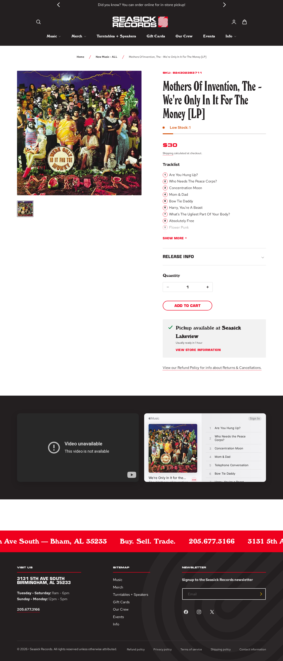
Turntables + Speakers (130, 594)
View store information (198, 350)
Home (80, 57)
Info (116, 624)
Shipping (168, 153)
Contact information (252, 649)
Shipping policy (221, 649)
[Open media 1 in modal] (130, 82)
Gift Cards (121, 602)
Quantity (171, 275)
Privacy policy (162, 649)
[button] (38, 21)
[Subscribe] (261, 594)
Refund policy (136, 649)
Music (117, 579)
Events (118, 617)
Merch (118, 587)
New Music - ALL (106, 57)
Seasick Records (41, 649)
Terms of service (191, 649)
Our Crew (120, 609)
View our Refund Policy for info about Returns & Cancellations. (212, 367)
